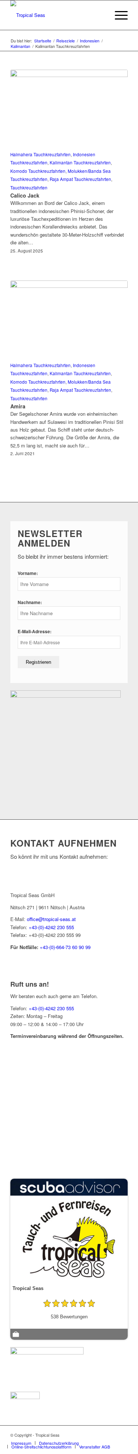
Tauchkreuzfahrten (28, 188)
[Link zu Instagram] (122, 1434)
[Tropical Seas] (57, 15)
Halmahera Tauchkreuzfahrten (40, 154)
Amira (17, 406)
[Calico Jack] (69, 109)
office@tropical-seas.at (51, 919)
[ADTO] (47, 1352)
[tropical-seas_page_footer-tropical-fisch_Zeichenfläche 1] (65, 695)
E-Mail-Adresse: (35, 631)
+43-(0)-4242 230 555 (51, 927)
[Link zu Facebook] (111, 1434)
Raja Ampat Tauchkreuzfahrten (80, 179)
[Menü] (117, 15)
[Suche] (100, 15)
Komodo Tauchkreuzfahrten (38, 171)
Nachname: (30, 602)
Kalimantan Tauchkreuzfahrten (80, 162)
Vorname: (28, 573)
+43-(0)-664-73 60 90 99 (65, 947)
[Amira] (69, 319)
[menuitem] (100, 15)
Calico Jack (24, 195)
